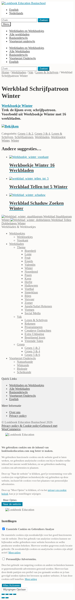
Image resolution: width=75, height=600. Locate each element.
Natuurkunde (25, 361)
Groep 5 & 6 (32, 354)
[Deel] (6, 594)
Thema (21, 247)
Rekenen (30, 323)
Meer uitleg (14, 552)
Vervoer (29, 299)
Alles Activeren (11, 585)
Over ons (14, 412)
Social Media (33, 313)
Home (5, 72)
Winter (15, 140)
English (13, 9)
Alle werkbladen (19, 34)
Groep (21, 344)
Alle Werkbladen (19, 51)
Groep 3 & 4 (42, 133)
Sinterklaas (31, 292)
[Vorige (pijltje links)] (3, 597)
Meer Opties (10, 500)
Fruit (27, 257)
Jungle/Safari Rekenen (38, 306)
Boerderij (30, 250)
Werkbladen (18, 72)
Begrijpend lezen (35, 337)
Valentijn (30, 264)
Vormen (29, 309)
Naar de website (12, 504)
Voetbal (29, 289)
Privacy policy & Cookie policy (21, 425)
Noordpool (31, 271)
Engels (29, 261)
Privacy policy (18, 415)
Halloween (31, 285)
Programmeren (33, 327)
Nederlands (16, 13)
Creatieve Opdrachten (38, 330)
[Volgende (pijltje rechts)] (6, 597)
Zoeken (43, 20)
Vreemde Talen (34, 341)
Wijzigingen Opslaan (14, 589)
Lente (28, 254)
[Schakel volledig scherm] (10, 594)
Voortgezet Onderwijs (22, 58)
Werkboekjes (17, 233)
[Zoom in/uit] (14, 594)
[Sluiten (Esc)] (3, 594)
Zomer (29, 302)
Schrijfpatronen (24, 137)
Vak (30, 72)
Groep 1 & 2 (25, 133)
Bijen (28, 295)
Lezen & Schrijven (46, 72)
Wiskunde (23, 365)
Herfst (28, 282)
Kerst (28, 278)
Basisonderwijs (18, 37)
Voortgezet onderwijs (22, 41)
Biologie (22, 368)
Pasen (28, 275)
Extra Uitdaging (34, 334)
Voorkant (22, 240)
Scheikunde (24, 372)
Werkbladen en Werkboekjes (26, 31)
